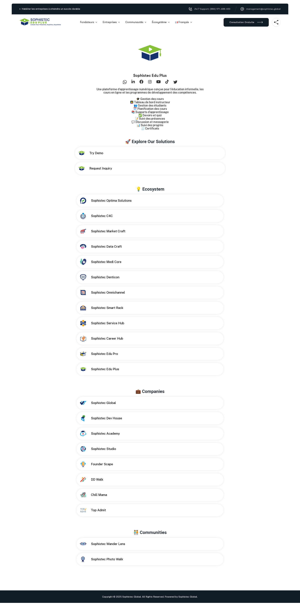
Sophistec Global (187, 596)
